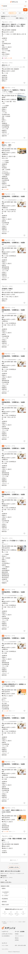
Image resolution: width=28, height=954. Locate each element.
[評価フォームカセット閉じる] (26, 909)
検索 (25, 9)
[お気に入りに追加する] (24, 58)
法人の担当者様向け (6, 935)
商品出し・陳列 (6, 145)
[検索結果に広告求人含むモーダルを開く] (4, 18)
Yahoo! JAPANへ (5, 949)
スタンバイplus (5, 945)
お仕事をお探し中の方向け (7, 933)
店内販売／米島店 (7, 288)
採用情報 (17, 940)
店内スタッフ (6, 65)
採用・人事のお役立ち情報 (20, 945)
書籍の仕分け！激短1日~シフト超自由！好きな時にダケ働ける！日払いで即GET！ (14, 26)
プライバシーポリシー (19, 935)
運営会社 (17, 938)
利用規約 (17, 933)
